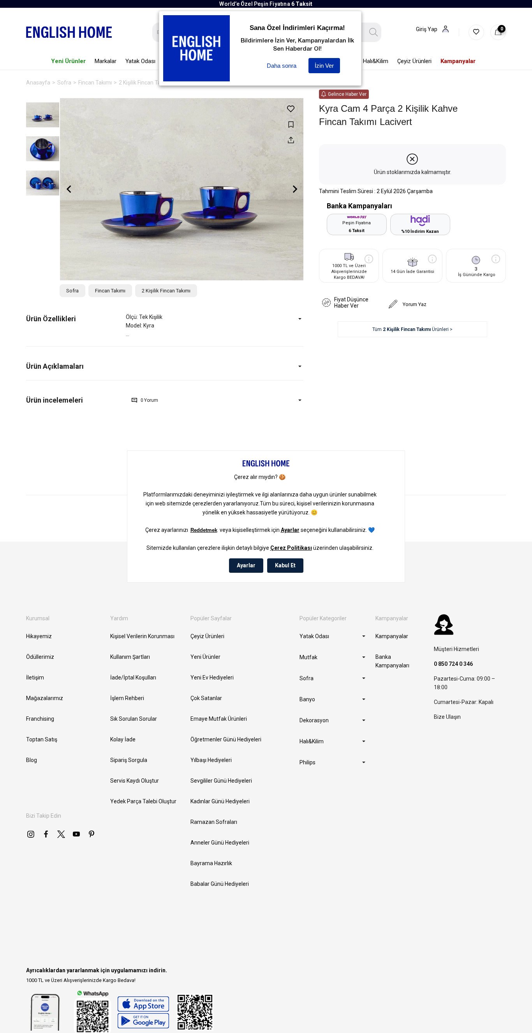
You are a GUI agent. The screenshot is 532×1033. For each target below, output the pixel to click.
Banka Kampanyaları (392, 661)
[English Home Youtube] (76, 834)
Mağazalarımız (44, 698)
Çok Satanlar (206, 698)
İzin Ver (324, 65)
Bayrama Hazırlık (211, 863)
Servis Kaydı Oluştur (134, 781)
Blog (31, 760)
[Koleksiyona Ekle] (291, 124)
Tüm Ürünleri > (412, 329)
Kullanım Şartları (130, 657)
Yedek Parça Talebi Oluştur (143, 801)
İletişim (35, 677)
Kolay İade (123, 739)
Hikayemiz (39, 636)
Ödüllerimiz (40, 657)
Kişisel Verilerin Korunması (142, 636)
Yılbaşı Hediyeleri (211, 760)
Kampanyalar (391, 636)
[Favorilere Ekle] (291, 109)
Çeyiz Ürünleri (207, 636)
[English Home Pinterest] (91, 834)
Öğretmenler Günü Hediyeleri (225, 739)
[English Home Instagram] (30, 834)
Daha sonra (281, 65)
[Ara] (373, 32)
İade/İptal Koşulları (133, 677)
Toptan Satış (41, 739)
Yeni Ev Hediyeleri (212, 677)
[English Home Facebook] (46, 834)
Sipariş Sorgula (128, 760)
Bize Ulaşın (447, 717)
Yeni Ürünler (205, 657)
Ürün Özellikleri (51, 319)
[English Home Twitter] (61, 834)
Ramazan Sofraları (213, 822)
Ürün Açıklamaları (55, 366)
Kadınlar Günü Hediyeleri (220, 801)
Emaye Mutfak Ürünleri (218, 719)
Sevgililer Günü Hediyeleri (221, 781)
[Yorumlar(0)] (76, 400)
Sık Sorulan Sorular (133, 719)
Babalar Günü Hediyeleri (219, 884)
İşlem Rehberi (127, 698)
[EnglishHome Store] (143, 1012)
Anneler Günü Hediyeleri (219, 842)
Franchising (40, 719)
